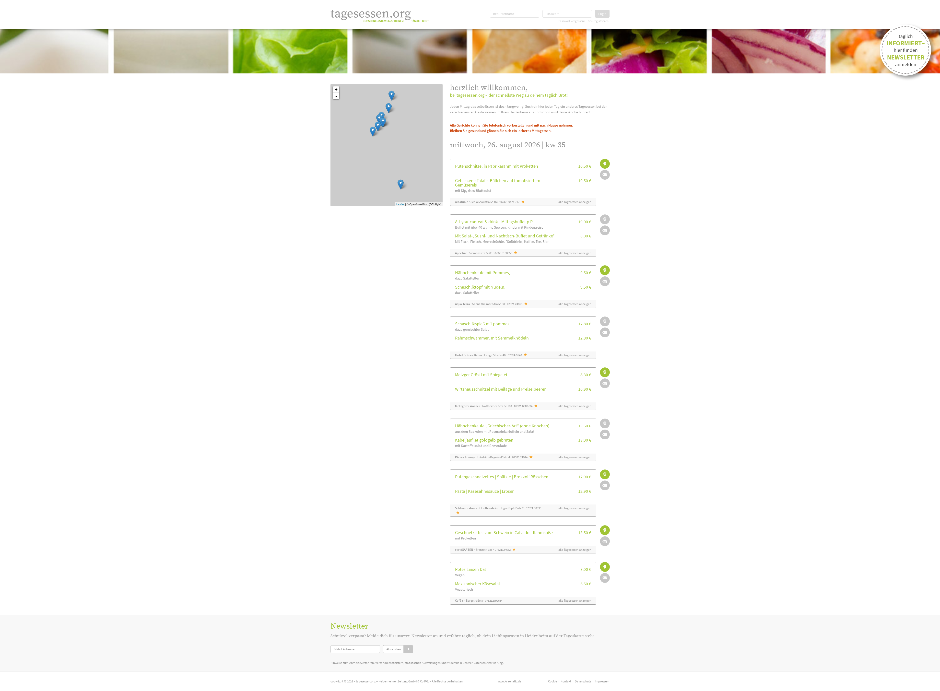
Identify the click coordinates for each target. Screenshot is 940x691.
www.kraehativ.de (509, 681)
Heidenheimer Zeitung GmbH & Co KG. (403, 681)
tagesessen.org (366, 681)
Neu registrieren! (599, 21)
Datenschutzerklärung (488, 663)
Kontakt (566, 681)
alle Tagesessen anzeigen (574, 202)
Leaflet (400, 204)
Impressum (602, 681)
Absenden (393, 649)
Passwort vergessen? (571, 21)
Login (602, 14)
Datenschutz (583, 681)
